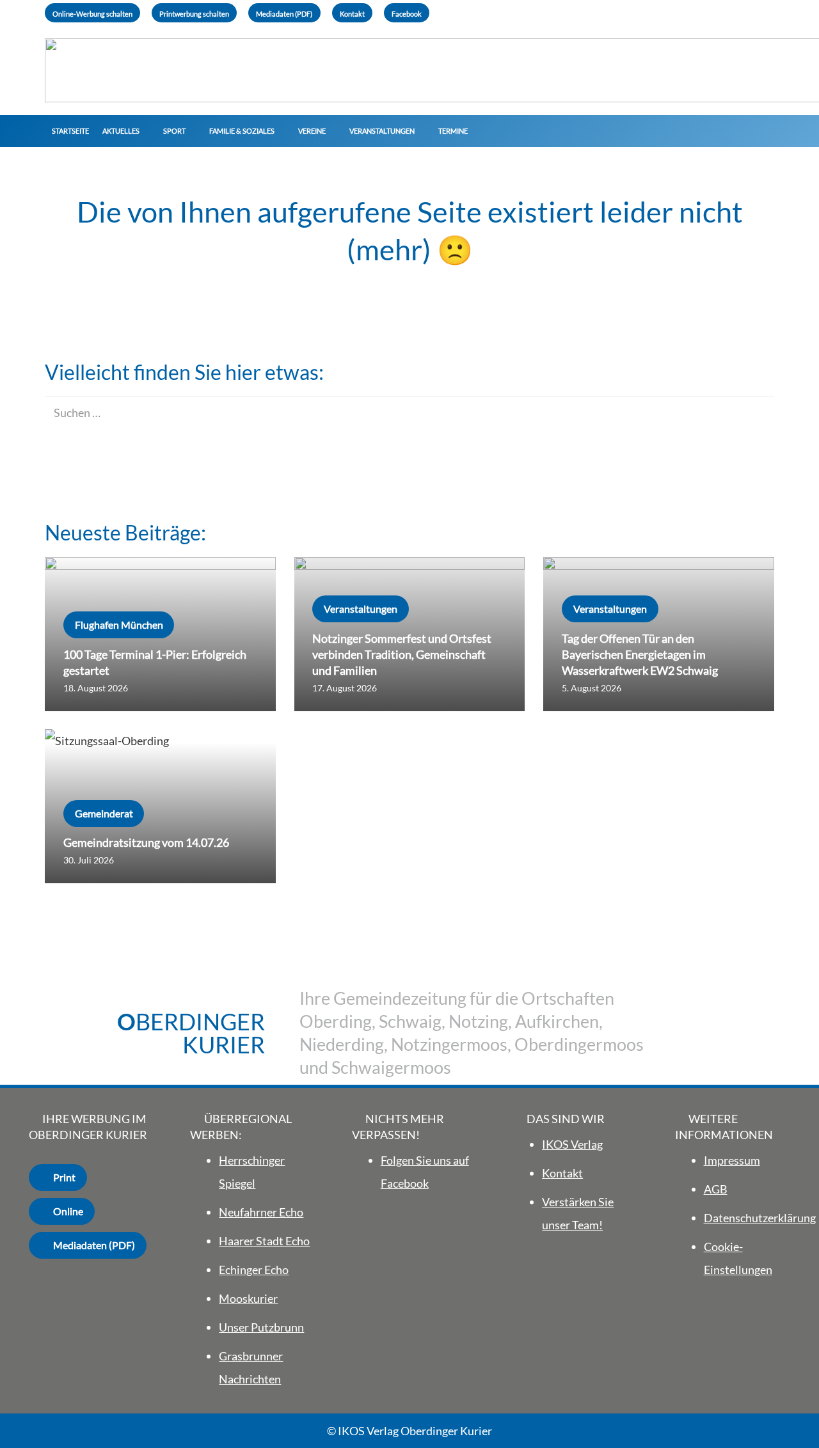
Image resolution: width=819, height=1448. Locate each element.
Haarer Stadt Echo (264, 1241)
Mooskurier (248, 1298)
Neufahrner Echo (261, 1212)
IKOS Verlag (572, 1144)
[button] (144, 131)
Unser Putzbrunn (261, 1327)
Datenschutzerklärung (760, 1218)
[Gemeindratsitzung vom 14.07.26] (160, 806)
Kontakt (562, 1173)
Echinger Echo (254, 1270)
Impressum (732, 1160)
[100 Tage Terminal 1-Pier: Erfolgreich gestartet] (160, 634)
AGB (716, 1189)
